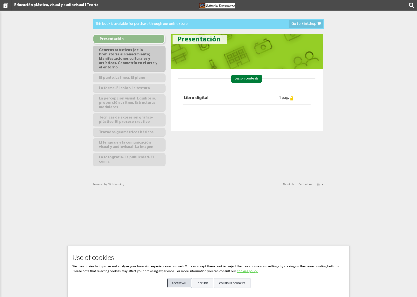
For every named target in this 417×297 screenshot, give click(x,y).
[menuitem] (6, 5)
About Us (288, 184)
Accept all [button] (179, 283)
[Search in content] (411, 5)
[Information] (6, 5)
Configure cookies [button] (232, 283)
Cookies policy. (247, 271)
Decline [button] (203, 283)
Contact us (305, 184)
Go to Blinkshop (304, 24)
